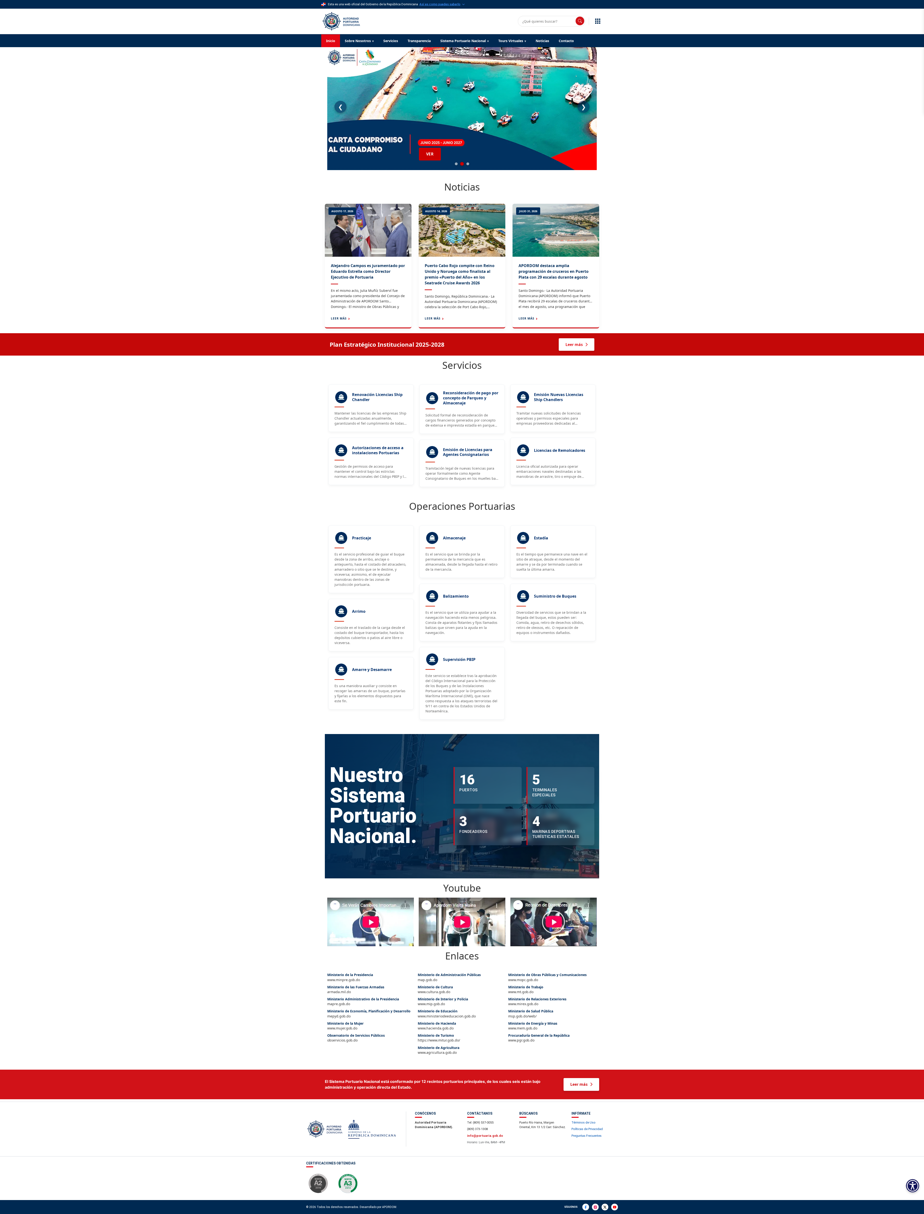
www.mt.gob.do (525, 989)
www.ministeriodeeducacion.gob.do (447, 1013)
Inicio (330, 40)
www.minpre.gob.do (350, 977)
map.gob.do (449, 977)
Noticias (542, 40)
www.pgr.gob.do (539, 1037)
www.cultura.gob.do (435, 989)
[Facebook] (585, 1207)
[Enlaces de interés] (598, 21)
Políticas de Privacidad (587, 1129)
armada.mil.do (355, 989)
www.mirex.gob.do (537, 1001)
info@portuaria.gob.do (485, 1135)
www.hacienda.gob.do (437, 1025)
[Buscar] (580, 21)
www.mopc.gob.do (547, 977)
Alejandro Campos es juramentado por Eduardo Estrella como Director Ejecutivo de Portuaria (368, 271)
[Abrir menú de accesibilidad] (912, 1185)
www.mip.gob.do (443, 1001)
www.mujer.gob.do (345, 1025)
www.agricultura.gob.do (438, 1050)
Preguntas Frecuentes (586, 1135)
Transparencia (419, 40)
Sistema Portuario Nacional (463, 40)
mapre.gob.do (363, 1001)
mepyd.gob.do (369, 1013)
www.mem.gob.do (532, 1025)
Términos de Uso (583, 1122)
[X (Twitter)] (605, 1207)
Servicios (390, 40)
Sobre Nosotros (358, 40)
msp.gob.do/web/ (530, 1013)
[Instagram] (595, 1207)
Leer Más (339, 318)
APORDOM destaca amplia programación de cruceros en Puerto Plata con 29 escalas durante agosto (554, 271)
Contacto (566, 40)
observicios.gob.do (356, 1037)
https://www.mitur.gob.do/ (439, 1037)
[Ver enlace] (340, 20)
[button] (371, 922)
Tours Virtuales (510, 40)
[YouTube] (614, 1207)
